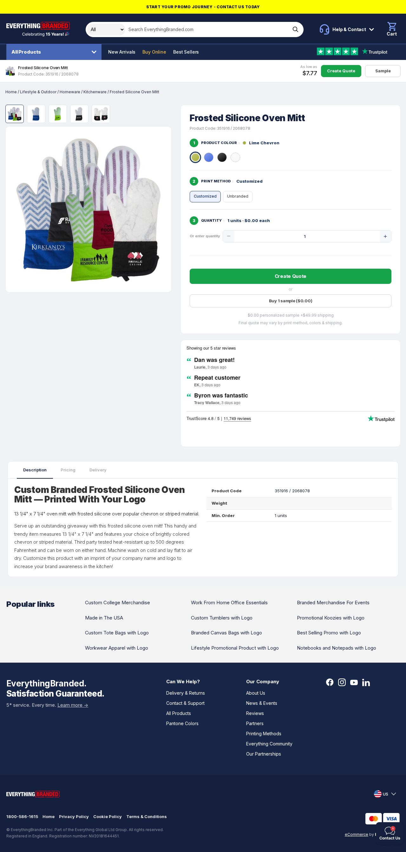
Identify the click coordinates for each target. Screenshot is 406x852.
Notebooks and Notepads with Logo (336, 648)
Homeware (70, 91)
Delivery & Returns (185, 693)
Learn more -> (72, 705)
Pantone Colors (182, 723)
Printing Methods (263, 733)
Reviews (255, 713)
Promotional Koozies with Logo (330, 618)
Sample (383, 70)
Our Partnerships (263, 754)
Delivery (98, 469)
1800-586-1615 (22, 816)
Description (35, 469)
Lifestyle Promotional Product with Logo (235, 648)
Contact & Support (185, 703)
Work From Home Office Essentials (229, 603)
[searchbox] (207, 29)
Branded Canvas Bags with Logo (226, 633)
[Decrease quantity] (228, 236)
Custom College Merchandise (117, 603)
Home (11, 91)
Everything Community (269, 743)
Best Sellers (186, 52)
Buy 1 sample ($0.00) (290, 300)
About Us (255, 693)
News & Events (261, 703)
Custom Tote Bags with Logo (117, 633)
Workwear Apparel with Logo (116, 648)
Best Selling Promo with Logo (329, 633)
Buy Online (154, 52)
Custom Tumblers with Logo (221, 618)
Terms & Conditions (146, 816)
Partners (255, 723)
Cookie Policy (107, 816)
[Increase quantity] (385, 236)
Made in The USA (104, 618)
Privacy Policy (74, 816)
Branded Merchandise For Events (333, 603)
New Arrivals (121, 52)
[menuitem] (55, 52)
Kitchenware (95, 91)
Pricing (68, 469)
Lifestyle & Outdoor (38, 91)
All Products (26, 52)
